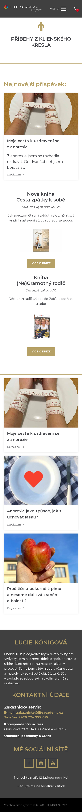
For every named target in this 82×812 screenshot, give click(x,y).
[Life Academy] (23, 8)
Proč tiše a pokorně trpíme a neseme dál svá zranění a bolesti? (34, 594)
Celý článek (14, 174)
